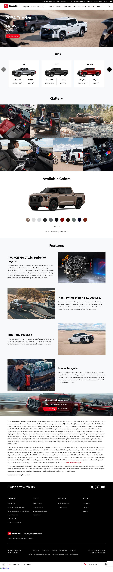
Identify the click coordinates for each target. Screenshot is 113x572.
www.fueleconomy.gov (73, 462)
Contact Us (86, 503)
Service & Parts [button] (78, 6)
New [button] (51, 6)
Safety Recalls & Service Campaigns (39, 554)
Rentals (91, 6)
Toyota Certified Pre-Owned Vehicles (18, 511)
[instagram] (97, 487)
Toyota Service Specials (40, 511)
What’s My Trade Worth (14, 523)
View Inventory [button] (13, 36)
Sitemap (54, 550)
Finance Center (62, 507)
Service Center (37, 503)
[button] (109, 6)
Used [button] (58, 6)
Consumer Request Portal (60, 554)
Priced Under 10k (12, 515)
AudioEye (72, 550)
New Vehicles (12, 503)
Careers (85, 511)
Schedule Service (38, 507)
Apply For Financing (64, 503)
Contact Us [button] (64, 409)
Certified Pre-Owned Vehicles (16, 507)
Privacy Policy (36, 550)
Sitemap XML (63, 550)
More (98, 6)
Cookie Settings (74, 554)
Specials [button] (66, 6)
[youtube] (102, 487)
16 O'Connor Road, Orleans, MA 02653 (82, 1)
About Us (86, 507)
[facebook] (92, 487)
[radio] (28, 220)
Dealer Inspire (101, 552)
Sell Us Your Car (12, 519)
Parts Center (36, 515)
